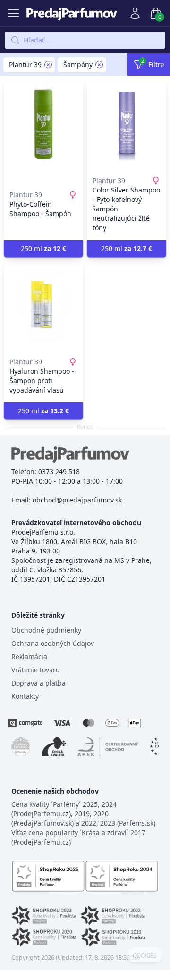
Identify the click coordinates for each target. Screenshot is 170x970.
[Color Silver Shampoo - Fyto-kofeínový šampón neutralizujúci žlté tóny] (126, 125)
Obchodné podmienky (46, 630)
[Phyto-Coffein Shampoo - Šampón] (43, 125)
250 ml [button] (43, 248)
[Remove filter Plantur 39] (48, 64)
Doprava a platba (38, 682)
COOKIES (145, 956)
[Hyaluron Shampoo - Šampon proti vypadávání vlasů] (43, 306)
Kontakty (25, 696)
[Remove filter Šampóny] (99, 64)
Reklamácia (29, 656)
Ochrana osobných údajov (52, 643)
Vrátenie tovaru (35, 669)
